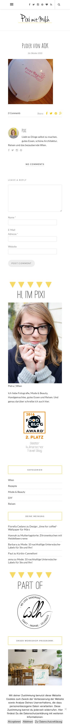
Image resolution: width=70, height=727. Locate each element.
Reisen (11, 503)
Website (12, 246)
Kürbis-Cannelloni (27, 553)
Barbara (12, 544)
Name (12, 217)
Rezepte (12, 485)
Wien (11, 479)
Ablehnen (28, 721)
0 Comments (14, 113)
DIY (10, 497)
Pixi (24, 130)
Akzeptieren (14, 721)
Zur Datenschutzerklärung (48, 721)
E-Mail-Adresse (13, 231)
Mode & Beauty (16, 491)
